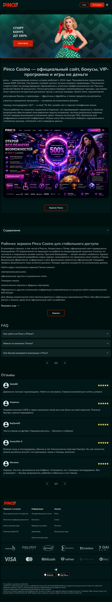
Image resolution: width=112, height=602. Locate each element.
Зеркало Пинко (56, 208)
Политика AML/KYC (11, 532)
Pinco (56, 514)
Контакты (35, 520)
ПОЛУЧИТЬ (23, 43)
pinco (6, 80)
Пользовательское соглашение (15, 514)
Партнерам (36, 532)
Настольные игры (61, 532)
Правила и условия (12, 509)
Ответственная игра (11, 526)
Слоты (56, 520)
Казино (57, 509)
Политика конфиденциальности (16, 520)
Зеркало (56, 313)
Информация (37, 509)
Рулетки (57, 526)
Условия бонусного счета (42, 514)
